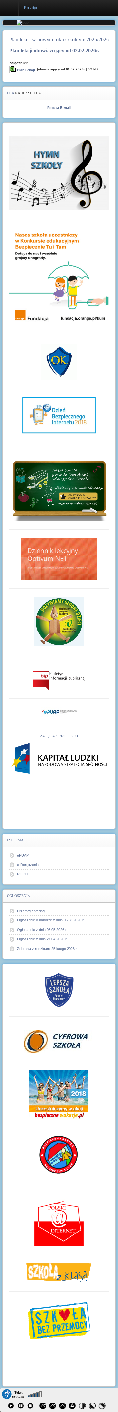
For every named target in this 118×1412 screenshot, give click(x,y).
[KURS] (59, 277)
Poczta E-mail (59, 108)
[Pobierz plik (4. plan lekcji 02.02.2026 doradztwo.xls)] (13, 70)
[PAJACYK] (59, 621)
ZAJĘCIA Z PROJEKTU (59, 736)
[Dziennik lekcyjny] (59, 559)
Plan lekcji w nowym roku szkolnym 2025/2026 (59, 39)
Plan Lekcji (26, 70)
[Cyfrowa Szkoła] (59, 1041)
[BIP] (59, 680)
